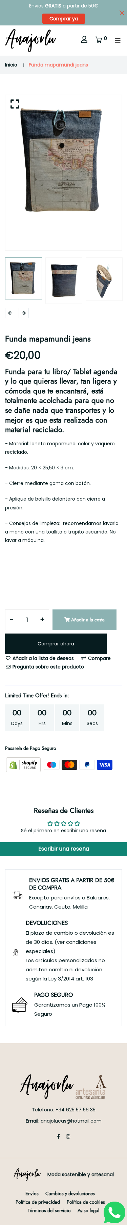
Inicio (11, 64)
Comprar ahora (56, 643)
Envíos (32, 1193)
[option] (63, 161)
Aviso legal (88, 1210)
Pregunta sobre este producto (47, 666)
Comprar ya (63, 18)
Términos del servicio (49, 1210)
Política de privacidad (38, 1202)
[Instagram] (68, 1136)
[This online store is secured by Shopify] (24, 764)
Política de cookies (86, 1202)
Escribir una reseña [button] (63, 849)
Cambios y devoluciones (70, 1193)
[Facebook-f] (58, 1136)
